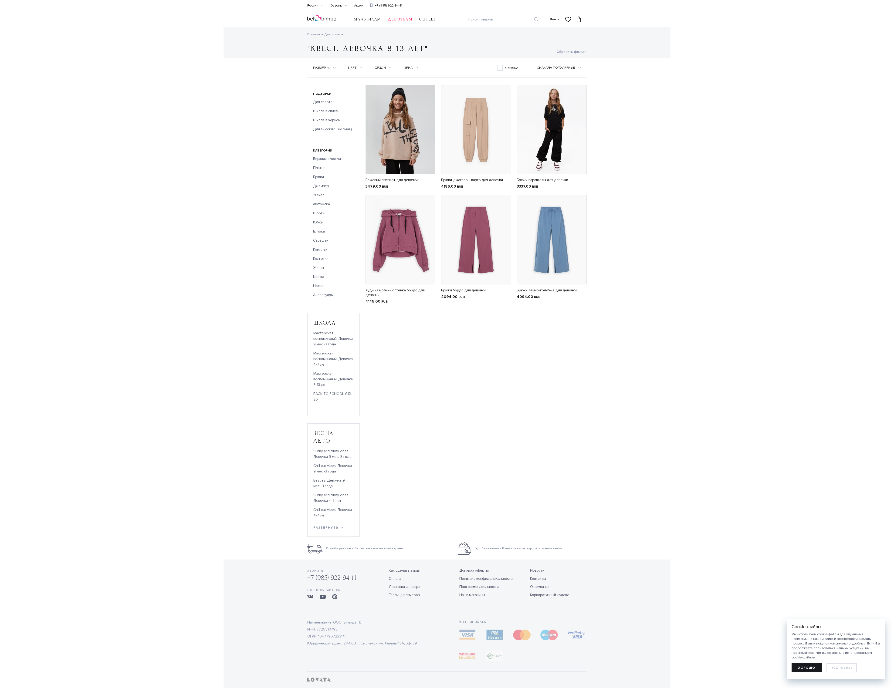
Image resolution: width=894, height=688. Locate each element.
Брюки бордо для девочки (463, 290)
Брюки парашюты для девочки (542, 180)
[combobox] (562, 67)
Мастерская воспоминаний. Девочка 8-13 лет (333, 379)
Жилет (319, 267)
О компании (539, 586)
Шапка (318, 276)
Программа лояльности (479, 586)
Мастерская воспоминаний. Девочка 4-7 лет (333, 359)
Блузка (319, 231)
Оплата (395, 578)
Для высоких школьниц (332, 129)
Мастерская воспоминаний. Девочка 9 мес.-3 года (333, 339)
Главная (313, 34)
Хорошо (806, 668)
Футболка (321, 204)
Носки (318, 285)
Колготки (320, 258)
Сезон (380, 68)
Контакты (538, 578)
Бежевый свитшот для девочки (392, 180)
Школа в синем (325, 111)
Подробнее (841, 668)
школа (324, 323)
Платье (319, 167)
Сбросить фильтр (572, 52)
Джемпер (321, 186)
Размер (321, 68)
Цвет (352, 68)
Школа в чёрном (327, 120)
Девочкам (332, 34)
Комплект (321, 249)
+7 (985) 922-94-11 (388, 5)
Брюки (318, 177)
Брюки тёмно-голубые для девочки (547, 290)
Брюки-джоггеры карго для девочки (472, 180)
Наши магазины (472, 595)
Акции (358, 5)
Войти (554, 19)
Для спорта (322, 102)
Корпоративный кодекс (549, 595)
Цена (408, 68)
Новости (537, 570)
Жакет (318, 195)
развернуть (326, 527)
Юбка (318, 222)
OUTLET (427, 19)
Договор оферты (474, 570)
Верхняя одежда (327, 158)
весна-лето (324, 437)
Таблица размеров (404, 595)
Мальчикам (367, 19)
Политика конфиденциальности (486, 578)
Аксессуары (323, 295)
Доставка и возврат (405, 586)
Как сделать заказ (404, 570)
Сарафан (320, 240)
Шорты (319, 213)
